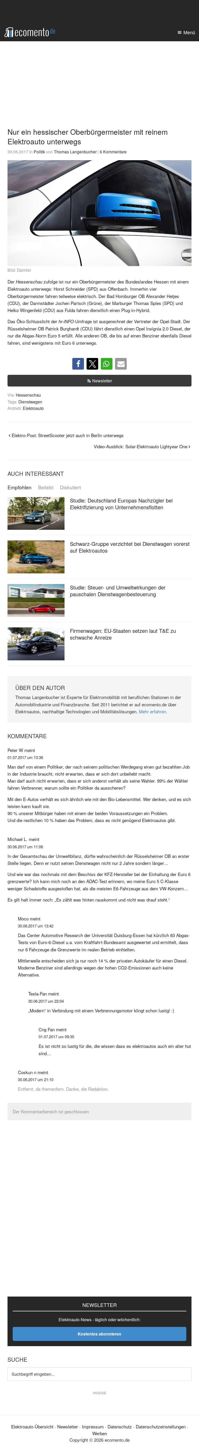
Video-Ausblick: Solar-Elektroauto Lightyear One (140, 446)
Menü (189, 32)
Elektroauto (33, 408)
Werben (99, 1433)
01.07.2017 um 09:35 (56, 1036)
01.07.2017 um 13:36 (25, 757)
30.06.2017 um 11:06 (25, 846)
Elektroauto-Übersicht (32, 1426)
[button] (78, 364)
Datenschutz (120, 1426)
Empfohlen (20, 487)
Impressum (93, 1426)
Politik (39, 151)
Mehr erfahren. (153, 711)
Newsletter (102, 381)
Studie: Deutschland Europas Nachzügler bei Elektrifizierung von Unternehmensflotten (121, 504)
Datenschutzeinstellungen (161, 1426)
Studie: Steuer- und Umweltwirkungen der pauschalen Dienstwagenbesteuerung (118, 591)
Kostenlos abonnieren (99, 1334)
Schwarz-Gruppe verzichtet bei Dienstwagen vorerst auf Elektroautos (130, 547)
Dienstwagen (30, 401)
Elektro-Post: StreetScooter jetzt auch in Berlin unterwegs (68, 435)
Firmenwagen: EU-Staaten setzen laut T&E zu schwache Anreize (123, 634)
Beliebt (45, 487)
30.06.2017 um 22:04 (46, 1001)
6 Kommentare (113, 151)
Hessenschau (28, 395)
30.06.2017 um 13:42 (35, 925)
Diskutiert (70, 487)
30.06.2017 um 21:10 (35, 1079)
